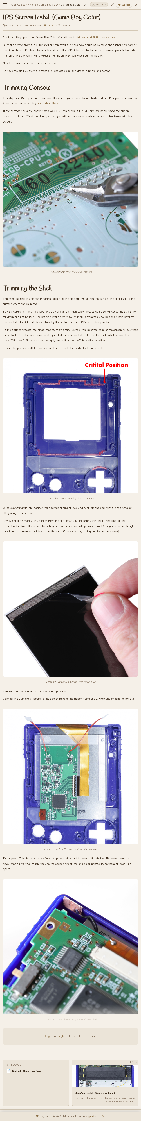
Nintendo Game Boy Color (43, 4)
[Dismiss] (103, 1116)
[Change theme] (136, 5)
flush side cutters (47, 103)
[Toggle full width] (112, 5)
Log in (49, 1036)
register (63, 1036)
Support (51, 25)
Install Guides (17, 4)
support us (91, 1116)
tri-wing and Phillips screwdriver (96, 37)
